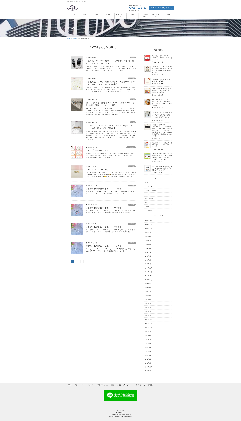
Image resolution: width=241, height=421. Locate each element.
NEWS (133, 57)
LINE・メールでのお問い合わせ (162, 8)
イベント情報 (131, 147)
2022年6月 (148, 295)
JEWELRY (132, 78)
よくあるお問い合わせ (124, 385)
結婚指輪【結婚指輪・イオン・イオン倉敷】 (104, 189)
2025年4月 (148, 252)
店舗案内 (151, 385)
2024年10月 (148, 276)
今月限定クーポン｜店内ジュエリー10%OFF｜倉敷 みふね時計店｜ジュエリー (162, 57)
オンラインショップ (139, 385)
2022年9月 (148, 288)
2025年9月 (148, 232)
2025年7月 (148, 240)
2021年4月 (148, 351)
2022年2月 (148, 311)
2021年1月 (148, 363)
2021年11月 (148, 323)
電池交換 (149, 210)
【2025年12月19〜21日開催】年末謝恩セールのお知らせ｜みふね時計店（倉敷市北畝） (162, 90)
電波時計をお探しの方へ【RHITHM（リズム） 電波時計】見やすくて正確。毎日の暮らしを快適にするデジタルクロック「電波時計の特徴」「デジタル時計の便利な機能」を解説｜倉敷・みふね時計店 (162, 130)
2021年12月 (148, 319)
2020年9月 (148, 371)
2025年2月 (148, 260)
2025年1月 (148, 264)
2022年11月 (148, 280)
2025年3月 (148, 256)
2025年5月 (148, 248)
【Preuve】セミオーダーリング (99, 169)
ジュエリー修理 (151, 190)
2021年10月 (148, 327)
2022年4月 (148, 303)
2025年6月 (148, 244)
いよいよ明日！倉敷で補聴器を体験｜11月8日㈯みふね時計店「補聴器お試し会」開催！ (162, 168)
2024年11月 (148, 272)
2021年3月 (148, 355)
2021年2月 (148, 359)
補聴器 (112, 385)
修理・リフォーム (102, 385)
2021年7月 (148, 339)
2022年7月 (148, 291)
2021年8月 (148, 335)
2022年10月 (148, 284)
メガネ (148, 194)
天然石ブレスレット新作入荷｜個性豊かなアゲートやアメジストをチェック (162, 144)
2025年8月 (148, 236)
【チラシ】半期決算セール (97, 150)
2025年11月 (148, 224)
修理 (147, 206)
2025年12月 (148, 220)
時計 (146, 202)
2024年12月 (148, 268)
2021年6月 (148, 343)
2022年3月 (148, 307)
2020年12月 (148, 367)
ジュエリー (91, 385)
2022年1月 (148, 315)
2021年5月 (148, 347)
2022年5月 (148, 299)
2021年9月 (148, 331)
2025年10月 (148, 228)
